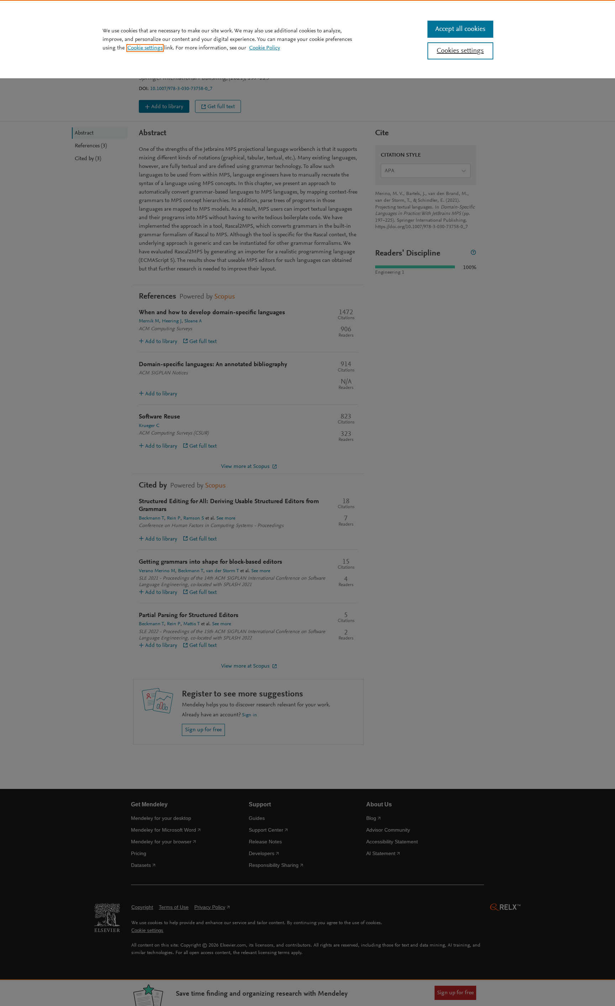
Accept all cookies (460, 29)
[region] (307, 39)
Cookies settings (460, 50)
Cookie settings (145, 48)
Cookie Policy (264, 48)
